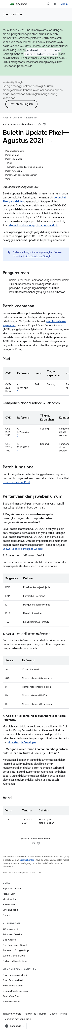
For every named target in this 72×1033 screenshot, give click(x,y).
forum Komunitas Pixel (16, 482)
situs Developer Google (38, 256)
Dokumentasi (12, 14)
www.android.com (13, 985)
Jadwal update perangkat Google (23, 549)
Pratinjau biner (10, 904)
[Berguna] (39, 124)
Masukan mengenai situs (18, 1019)
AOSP (5, 117)
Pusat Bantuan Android (15, 974)
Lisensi (53, 1013)
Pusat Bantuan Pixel (13, 980)
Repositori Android (12, 888)
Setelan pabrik (10, 909)
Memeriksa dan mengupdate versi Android (33, 225)
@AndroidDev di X (12, 934)
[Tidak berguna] (44, 124)
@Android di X (10, 929)
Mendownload (10, 899)
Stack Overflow (11, 996)
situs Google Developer (22, 742)
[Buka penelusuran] (49, 4)
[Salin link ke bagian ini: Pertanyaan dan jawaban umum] (65, 497)
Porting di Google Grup (15, 960)
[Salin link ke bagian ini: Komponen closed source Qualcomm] (63, 403)
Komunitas (30, 1013)
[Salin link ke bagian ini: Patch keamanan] (37, 306)
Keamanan (31, 117)
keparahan (9, 325)
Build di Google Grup (14, 955)
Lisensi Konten (27, 860)
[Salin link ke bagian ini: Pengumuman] (32, 273)
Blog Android (10, 939)
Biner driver (9, 915)
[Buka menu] (5, 4)
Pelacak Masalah (11, 1001)
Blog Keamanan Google (15, 945)
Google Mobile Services (15, 990)
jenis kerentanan (56, 321)
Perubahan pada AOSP (17, 66)
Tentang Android (12, 1013)
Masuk (64, 3)
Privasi (63, 1013)
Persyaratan (9, 893)
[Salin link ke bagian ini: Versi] (15, 798)
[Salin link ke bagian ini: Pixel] (13, 359)
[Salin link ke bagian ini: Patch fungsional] (37, 467)
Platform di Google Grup (16, 950)
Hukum (43, 1013)
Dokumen (17, 117)
